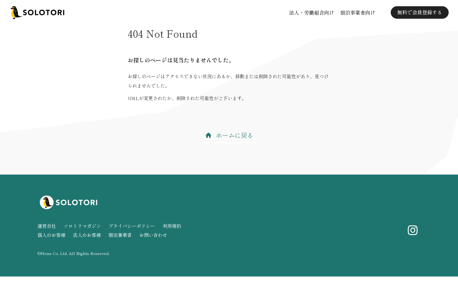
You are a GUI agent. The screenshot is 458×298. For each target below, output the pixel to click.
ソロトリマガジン (82, 226)
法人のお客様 (87, 235)
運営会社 (46, 226)
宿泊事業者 (120, 235)
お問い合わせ (153, 235)
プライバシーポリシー (131, 226)
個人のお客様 (51, 235)
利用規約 (172, 226)
